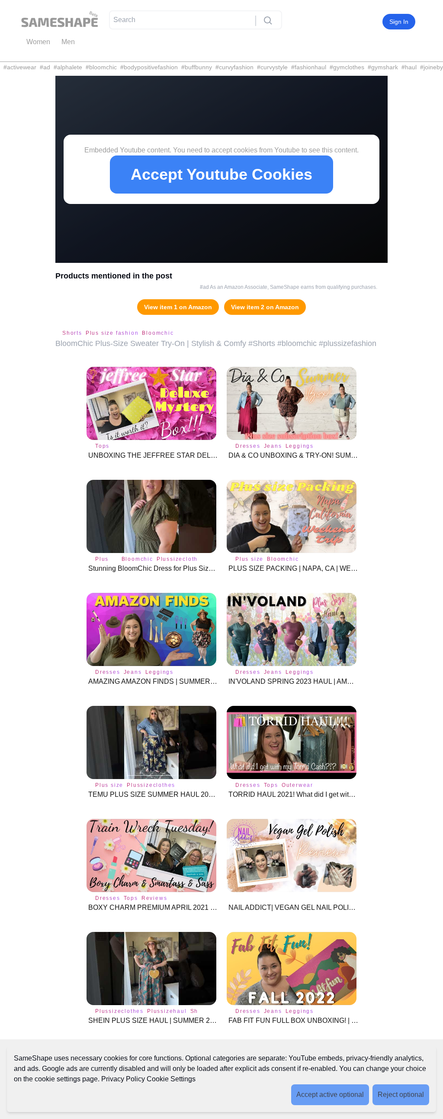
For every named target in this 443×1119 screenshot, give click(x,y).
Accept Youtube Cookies (221, 174)
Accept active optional (330, 1094)
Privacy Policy (123, 1079)
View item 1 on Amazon (178, 307)
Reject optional (401, 1094)
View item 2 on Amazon (265, 307)
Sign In (398, 21)
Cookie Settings (171, 1079)
